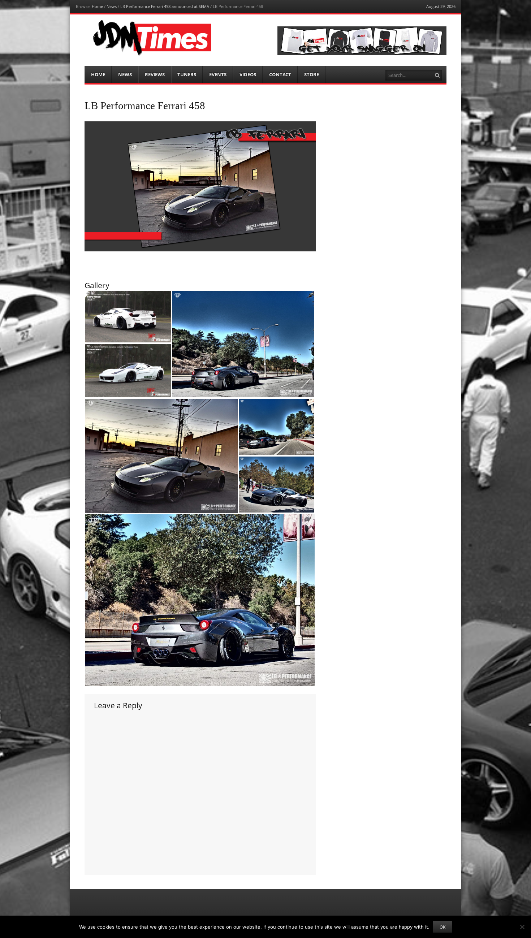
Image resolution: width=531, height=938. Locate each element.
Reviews (155, 74)
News (112, 6)
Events (217, 74)
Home (97, 6)
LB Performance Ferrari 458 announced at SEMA (164, 6)
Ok (443, 927)
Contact (280, 74)
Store (311, 74)
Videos (247, 74)
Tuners (186, 74)
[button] (128, 316)
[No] (522, 926)
